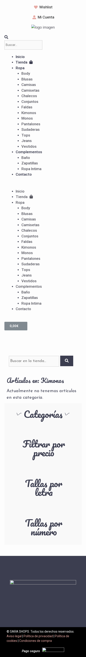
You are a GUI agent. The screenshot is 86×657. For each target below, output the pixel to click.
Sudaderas (30, 129)
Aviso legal (14, 636)
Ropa (20, 68)
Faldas (26, 107)
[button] (43, 186)
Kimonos (28, 113)
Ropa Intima (31, 169)
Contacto (24, 174)
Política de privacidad (38, 636)
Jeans (26, 140)
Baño (25, 157)
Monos (27, 118)
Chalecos (29, 96)
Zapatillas (29, 163)
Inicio (20, 57)
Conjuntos (29, 101)
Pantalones (30, 124)
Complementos (29, 152)
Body (25, 73)
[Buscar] (66, 361)
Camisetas (30, 90)
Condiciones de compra (35, 640)
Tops (25, 135)
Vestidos (29, 146)
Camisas (28, 84)
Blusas (27, 79)
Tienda (22, 62)
